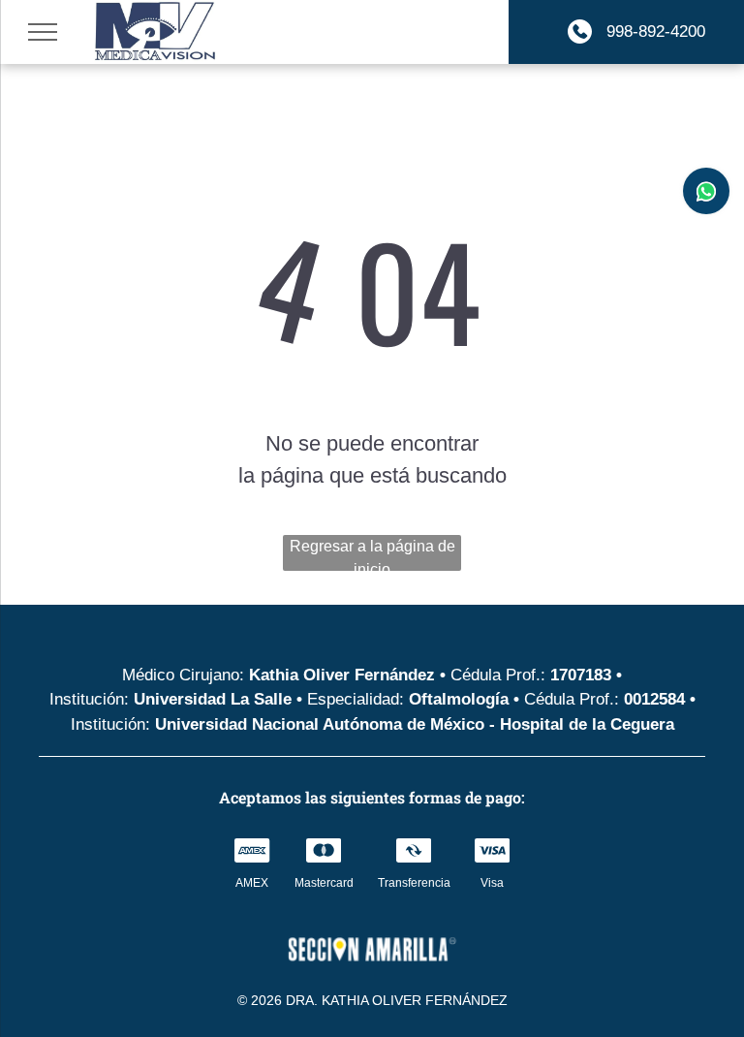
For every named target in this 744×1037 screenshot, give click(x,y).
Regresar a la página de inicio (372, 554)
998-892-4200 (653, 31)
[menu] (42, 32)
